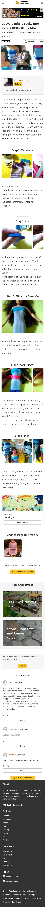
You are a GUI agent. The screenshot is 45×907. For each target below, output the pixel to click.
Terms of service (29, 891)
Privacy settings (28, 894)
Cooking (6, 829)
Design (5, 823)
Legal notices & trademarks (15, 902)
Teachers (6, 840)
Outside (6, 836)
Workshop (7, 819)
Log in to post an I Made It (22, 571)
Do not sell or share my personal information (22, 898)
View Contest (22, 522)
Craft (20, 32)
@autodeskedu (12, 881)
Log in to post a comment (22, 777)
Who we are (7, 865)
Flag (7, 715)
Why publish (8, 851)
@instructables (12, 876)
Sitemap (6, 862)
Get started (7, 855)
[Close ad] (41, 10)
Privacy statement (12, 894)
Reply (22, 720)
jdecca (11, 755)
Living (5, 833)
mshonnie (13, 682)
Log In (22, 665)
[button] (3, 3)
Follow (18, 84)
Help (5, 858)
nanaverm (13, 729)
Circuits (6, 816)
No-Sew (28, 32)
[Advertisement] (22, 13)
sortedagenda (10, 32)
